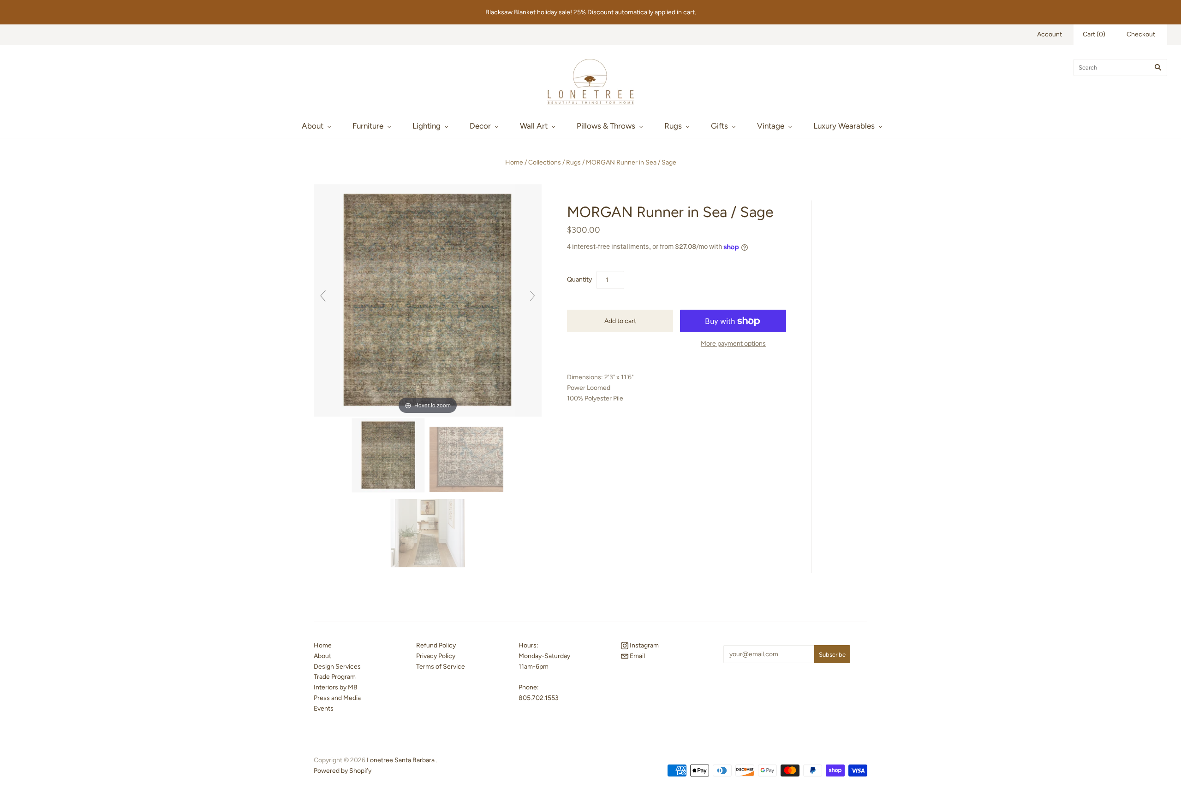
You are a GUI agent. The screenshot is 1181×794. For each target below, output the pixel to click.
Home (514, 162)
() (1094, 34)
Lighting (426, 125)
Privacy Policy (435, 656)
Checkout (1141, 34)
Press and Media (337, 698)
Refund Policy (436, 645)
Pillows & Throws (606, 125)
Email (636, 656)
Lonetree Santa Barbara (401, 760)
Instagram (643, 645)
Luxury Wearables (844, 125)
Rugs (673, 125)
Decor (480, 125)
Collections (544, 162)
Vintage (770, 125)
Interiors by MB (336, 687)
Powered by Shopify (342, 771)
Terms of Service (440, 666)
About (312, 125)
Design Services (337, 666)
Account (1049, 34)
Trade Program (335, 677)
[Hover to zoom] (428, 300)
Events (324, 708)
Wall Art (534, 125)
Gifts (719, 125)
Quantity (579, 279)
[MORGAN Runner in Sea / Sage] (388, 455)
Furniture (367, 125)
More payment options (733, 343)
